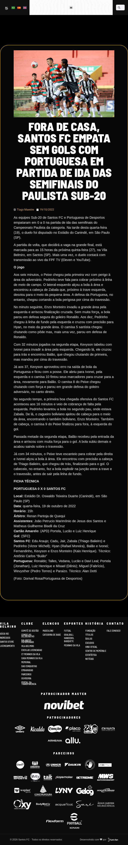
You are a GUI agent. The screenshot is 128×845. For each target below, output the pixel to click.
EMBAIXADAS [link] (27, 670)
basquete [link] (69, 641)
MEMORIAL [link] (26, 662)
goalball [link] (69, 634)
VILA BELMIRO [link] (27, 646)
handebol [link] (69, 638)
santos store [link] (7, 641)
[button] (71, 7)
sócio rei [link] (4, 633)
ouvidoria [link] (26, 678)
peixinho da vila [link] (72, 645)
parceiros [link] (26, 674)
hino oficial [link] (91, 646)
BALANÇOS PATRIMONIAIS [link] (27, 641)
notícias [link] (89, 658)
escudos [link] (89, 642)
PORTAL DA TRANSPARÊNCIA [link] (28, 683)
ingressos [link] (5, 637)
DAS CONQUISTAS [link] (29, 666)
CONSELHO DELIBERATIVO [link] (27, 635)
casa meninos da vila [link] (31, 658)
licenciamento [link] (7, 645)
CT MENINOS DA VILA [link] (30, 654)
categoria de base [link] (52, 634)
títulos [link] (89, 634)
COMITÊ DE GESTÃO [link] (30, 630)
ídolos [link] (88, 638)
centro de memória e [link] (95, 650)
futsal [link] (67, 630)
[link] (6, 8)
